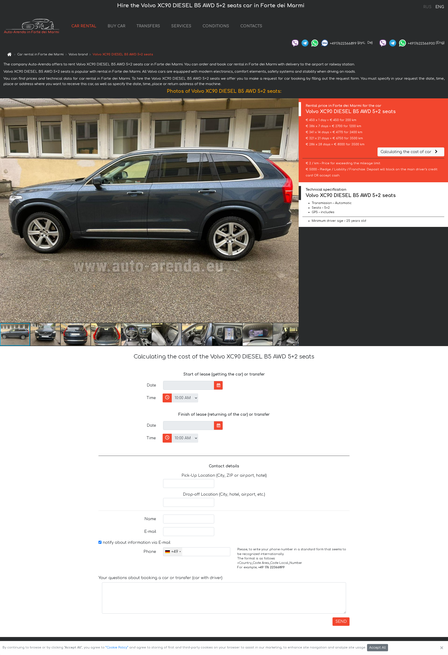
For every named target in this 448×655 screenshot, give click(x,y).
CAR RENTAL (83, 26)
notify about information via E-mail (136, 542)
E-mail (150, 532)
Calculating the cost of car (407, 152)
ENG (439, 7)
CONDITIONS (216, 26)
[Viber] (295, 42)
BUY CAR (116, 26)
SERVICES (181, 26)
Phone (150, 552)
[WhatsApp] (314, 42)
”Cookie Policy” (116, 647)
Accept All (377, 647)
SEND (341, 621)
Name (150, 519)
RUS (427, 7)
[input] (188, 385)
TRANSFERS (148, 26)
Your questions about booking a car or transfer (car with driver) (160, 578)
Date (151, 385)
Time (151, 398)
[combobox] (172, 552)
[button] (45, 334)
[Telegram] (305, 42)
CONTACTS (251, 26)
